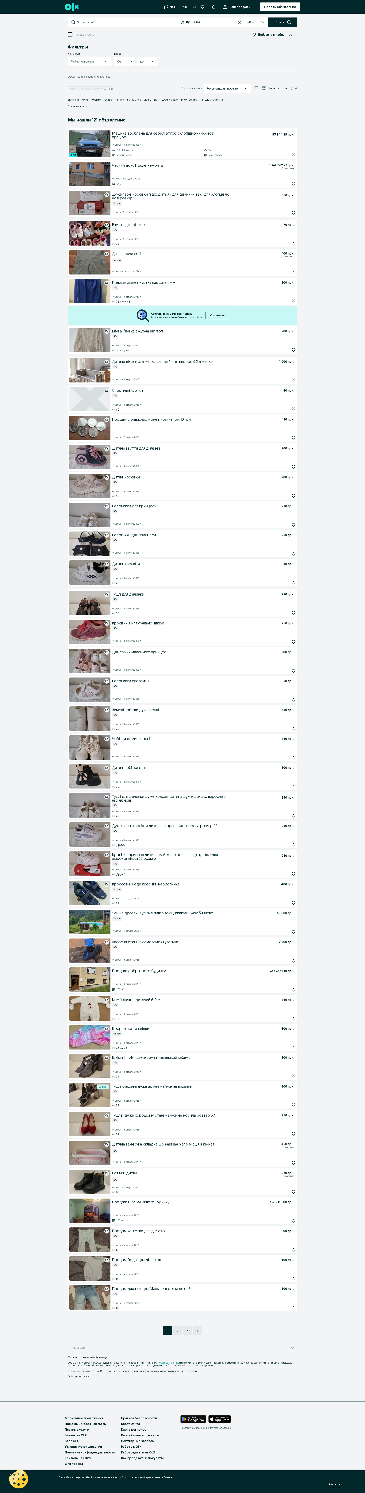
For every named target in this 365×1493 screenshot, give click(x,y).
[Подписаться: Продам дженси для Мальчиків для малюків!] (293, 1307)
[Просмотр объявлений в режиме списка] (256, 88)
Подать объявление (168, 1362)
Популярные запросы (138, 1441)
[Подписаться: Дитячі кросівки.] (293, 496)
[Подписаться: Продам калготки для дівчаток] (293, 1249)
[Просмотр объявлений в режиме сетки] (264, 88)
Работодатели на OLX (138, 1452)
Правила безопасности (139, 1418)
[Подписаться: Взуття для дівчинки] (293, 243)
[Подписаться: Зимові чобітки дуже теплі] (293, 728)
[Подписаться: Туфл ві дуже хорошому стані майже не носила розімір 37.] (293, 1134)
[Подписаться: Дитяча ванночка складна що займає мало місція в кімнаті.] (293, 1163)
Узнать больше (163, 1477)
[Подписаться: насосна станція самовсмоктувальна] (293, 960)
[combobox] (127, 22)
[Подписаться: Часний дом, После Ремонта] (293, 184)
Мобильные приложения (84, 1418)
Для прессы (74, 1464)
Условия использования (83, 1447)
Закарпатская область (89, 88)
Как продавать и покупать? (142, 1458)
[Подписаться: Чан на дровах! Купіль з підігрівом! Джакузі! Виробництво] (293, 932)
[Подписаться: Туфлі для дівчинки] (293, 613)
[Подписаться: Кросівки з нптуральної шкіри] (293, 642)
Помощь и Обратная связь (85, 1424)
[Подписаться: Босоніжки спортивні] (293, 699)
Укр (184, 7)
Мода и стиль (212, 99)
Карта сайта (130, 1424)
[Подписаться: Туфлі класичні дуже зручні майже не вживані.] (293, 1105)
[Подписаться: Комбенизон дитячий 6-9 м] (293, 1018)
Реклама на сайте (78, 1458)
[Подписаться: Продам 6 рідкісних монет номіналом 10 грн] (293, 438)
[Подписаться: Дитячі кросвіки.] (293, 582)
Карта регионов (133, 1429)
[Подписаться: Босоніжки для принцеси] (293, 525)
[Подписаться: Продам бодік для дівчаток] (293, 1278)
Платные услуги (77, 1429)
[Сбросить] (239, 22)
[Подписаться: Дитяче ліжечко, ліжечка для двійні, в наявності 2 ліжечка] (293, 380)
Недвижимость (102, 99)
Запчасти (134, 99)
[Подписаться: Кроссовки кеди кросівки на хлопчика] (293, 903)
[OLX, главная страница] (71, 7)
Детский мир (78, 99)
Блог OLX (72, 1441)
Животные (151, 99)
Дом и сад (170, 99)
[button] (89, 61)
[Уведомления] (213, 7)
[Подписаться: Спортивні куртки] (293, 409)
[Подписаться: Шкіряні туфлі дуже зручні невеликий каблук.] (293, 1076)
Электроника (190, 99)
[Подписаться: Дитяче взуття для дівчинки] (293, 467)
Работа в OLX (131, 1447)
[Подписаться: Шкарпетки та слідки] (293, 1047)
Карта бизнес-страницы (140, 1435)
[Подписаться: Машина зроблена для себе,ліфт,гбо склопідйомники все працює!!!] (293, 155)
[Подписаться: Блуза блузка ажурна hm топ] (293, 350)
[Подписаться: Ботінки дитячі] (293, 1192)
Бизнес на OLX (76, 1435)
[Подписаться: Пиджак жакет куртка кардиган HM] (293, 301)
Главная (72, 88)
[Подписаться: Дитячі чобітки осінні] (293, 786)
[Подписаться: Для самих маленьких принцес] (293, 671)
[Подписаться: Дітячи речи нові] (293, 272)
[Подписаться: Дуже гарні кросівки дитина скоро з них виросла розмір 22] (293, 844)
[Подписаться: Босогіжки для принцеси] (293, 553)
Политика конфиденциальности (90, 1452)
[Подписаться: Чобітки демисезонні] (293, 757)
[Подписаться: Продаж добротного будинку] (293, 989)
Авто (120, 99)
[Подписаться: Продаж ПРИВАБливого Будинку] (293, 1221)
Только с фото (84, 34)
